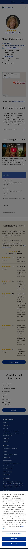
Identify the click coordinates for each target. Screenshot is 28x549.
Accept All (14, 543)
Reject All (14, 538)
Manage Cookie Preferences (14, 533)
